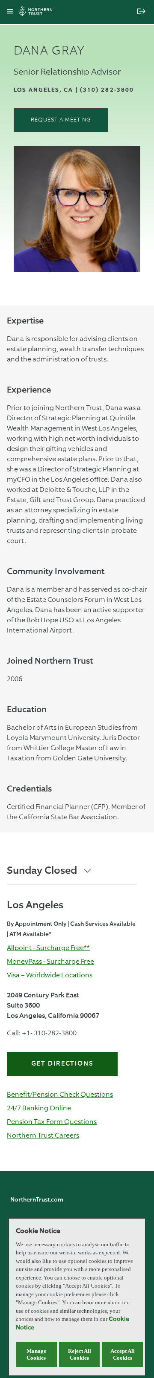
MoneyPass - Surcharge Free (50, 961)
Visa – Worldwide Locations (49, 975)
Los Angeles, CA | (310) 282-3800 (74, 90)
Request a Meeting (61, 120)
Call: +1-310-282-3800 (42, 1032)
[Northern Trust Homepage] (37, 12)
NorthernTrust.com (36, 1200)
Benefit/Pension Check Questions (60, 1094)
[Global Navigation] (10, 12)
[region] (77, 1297)
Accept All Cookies (122, 1354)
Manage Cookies (36, 1354)
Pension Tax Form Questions (52, 1121)
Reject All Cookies (79, 1354)
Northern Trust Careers (43, 1135)
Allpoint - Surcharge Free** (48, 947)
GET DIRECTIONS (62, 1063)
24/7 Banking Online (39, 1108)
